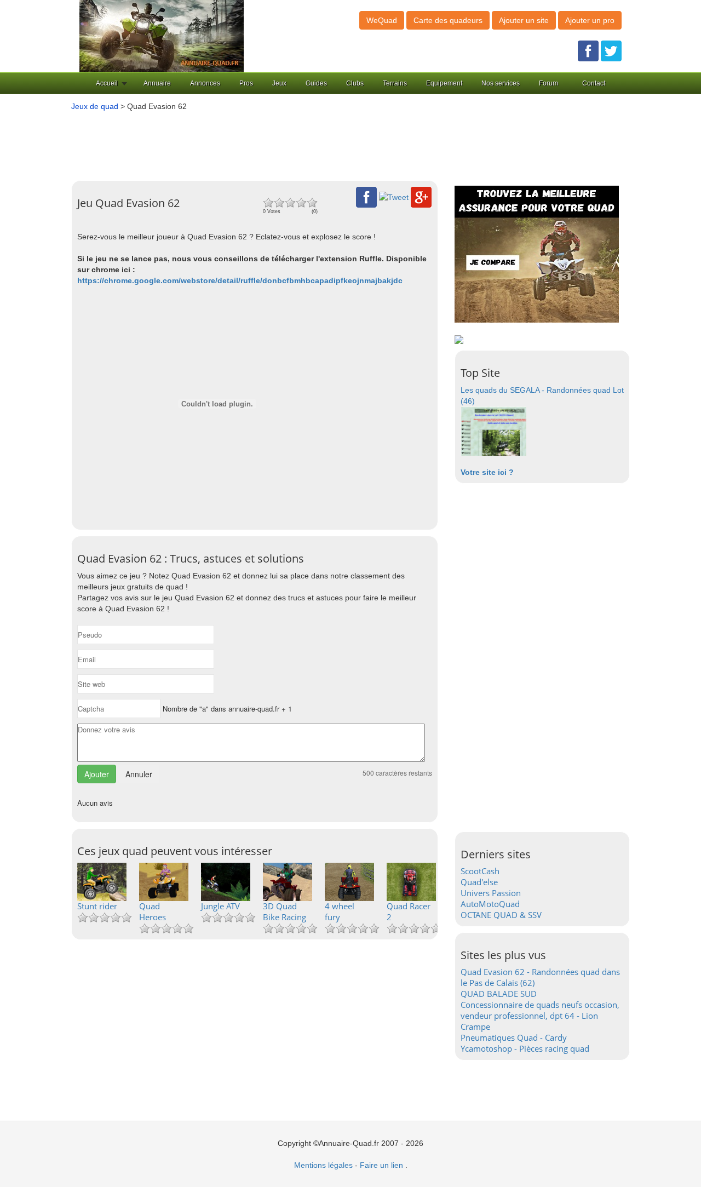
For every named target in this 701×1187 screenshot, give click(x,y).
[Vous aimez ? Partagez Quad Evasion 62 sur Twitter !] (394, 196)
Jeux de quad (94, 106)
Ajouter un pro (589, 20)
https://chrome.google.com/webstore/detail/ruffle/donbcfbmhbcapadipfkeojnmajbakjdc (240, 280)
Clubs (355, 83)
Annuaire (157, 83)
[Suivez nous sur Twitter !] (611, 50)
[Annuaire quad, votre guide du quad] (161, 35)
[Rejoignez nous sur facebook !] (588, 50)
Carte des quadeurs (447, 20)
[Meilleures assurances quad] (537, 253)
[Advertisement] (334, 142)
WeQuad (381, 20)
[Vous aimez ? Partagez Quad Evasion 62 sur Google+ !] (421, 196)
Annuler (138, 774)
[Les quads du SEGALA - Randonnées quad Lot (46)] (493, 430)
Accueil (107, 83)
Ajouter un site (524, 20)
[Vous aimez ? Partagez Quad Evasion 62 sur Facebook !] (366, 196)
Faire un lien (381, 1165)
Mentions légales (323, 1165)
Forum (548, 83)
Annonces (205, 83)
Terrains (395, 83)
